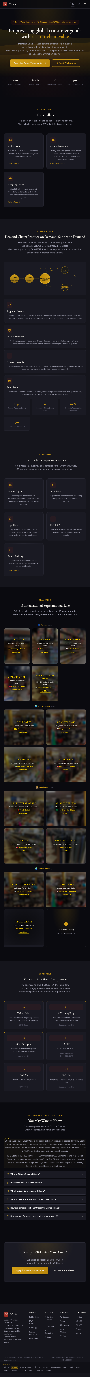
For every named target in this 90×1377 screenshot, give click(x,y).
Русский (23, 1370)
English (14, 1367)
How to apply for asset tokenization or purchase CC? (34, 1216)
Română (48, 1370)
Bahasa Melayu (56, 1367)
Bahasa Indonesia (25, 1367)
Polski (31, 1370)
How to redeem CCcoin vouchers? (26, 1182)
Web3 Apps (33, 1328)
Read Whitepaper (67, 63)
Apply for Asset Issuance (28, 1270)
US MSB (79, 1321)
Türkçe (78, 1367)
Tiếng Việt (37, 1367)
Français (6, 1370)
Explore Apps (13, 202)
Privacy (79, 1329)
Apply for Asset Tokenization (28, 63)
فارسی (71, 1367)
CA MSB (79, 1325)
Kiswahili (15, 1370)
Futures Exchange (33, 1333)
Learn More (12, 164)
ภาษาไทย (45, 1367)
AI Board (48, 1337)
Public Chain (34, 1317)
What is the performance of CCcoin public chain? (33, 1199)
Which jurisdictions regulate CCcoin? (27, 1191)
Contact (63, 1336)
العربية (65, 1367)
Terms (78, 1333)
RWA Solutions (32, 1322)
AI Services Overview (49, 1318)
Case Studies (63, 1330)
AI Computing (49, 1331)
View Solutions (56, 164)
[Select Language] (72, 4)
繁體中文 (6, 1367)
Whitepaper (64, 1317)
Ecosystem (33, 1338)
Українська (39, 1370)
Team (62, 1321)
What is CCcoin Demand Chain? (25, 1174)
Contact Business (65, 1270)
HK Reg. (79, 1317)
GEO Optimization (49, 1325)
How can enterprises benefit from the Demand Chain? (35, 1208)
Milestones (64, 1325)
